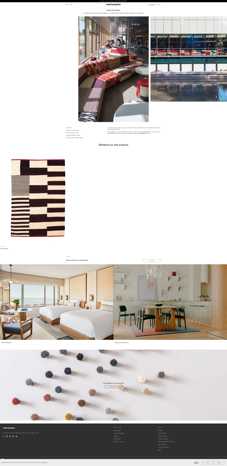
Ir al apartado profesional (113, 386)
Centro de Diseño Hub (144, 131)
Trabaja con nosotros (119, 441)
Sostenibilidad (117, 439)
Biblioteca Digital (162, 436)
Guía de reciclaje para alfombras (166, 441)
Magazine (116, 436)
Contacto (160, 430)
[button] (67, 4)
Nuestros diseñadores (119, 433)
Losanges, (140, 133)
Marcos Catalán (111, 131)
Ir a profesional (151, 4)
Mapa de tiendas (162, 433)
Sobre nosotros (117, 430)
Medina (135, 133)
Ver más (152, 260)
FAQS (159, 450)
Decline (219, 462)
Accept (207, 462)
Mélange (143, 133)
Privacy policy (44, 462)
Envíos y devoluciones (163, 447)
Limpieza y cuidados (163, 439)
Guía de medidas (162, 444)
